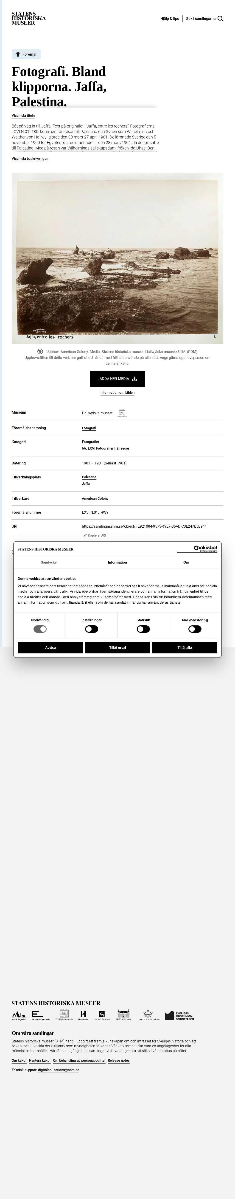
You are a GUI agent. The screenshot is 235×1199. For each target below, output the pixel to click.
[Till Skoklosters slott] (123, 1015)
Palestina (89, 477)
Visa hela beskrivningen (30, 159)
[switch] (91, 629)
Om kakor (19, 1060)
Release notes (119, 1060)
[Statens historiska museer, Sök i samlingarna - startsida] (29, 18)
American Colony (95, 498)
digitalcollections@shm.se (58, 1070)
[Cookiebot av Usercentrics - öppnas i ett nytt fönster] (197, 549)
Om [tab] (186, 562)
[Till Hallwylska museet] (64, 1015)
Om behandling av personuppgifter (79, 1060)
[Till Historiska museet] (83, 1015)
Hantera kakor (40, 1060)
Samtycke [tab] (49, 562)
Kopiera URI (97, 535)
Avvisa (50, 647)
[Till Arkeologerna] (19, 1015)
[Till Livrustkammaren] (102, 1015)
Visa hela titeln (23, 116)
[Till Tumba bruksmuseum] (148, 1015)
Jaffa (86, 484)
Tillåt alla (185, 647)
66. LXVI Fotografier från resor (105, 448)
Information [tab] (117, 562)
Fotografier (90, 442)
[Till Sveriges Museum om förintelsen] (179, 1015)
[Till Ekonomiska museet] (41, 1015)
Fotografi (89, 428)
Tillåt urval (117, 647)
